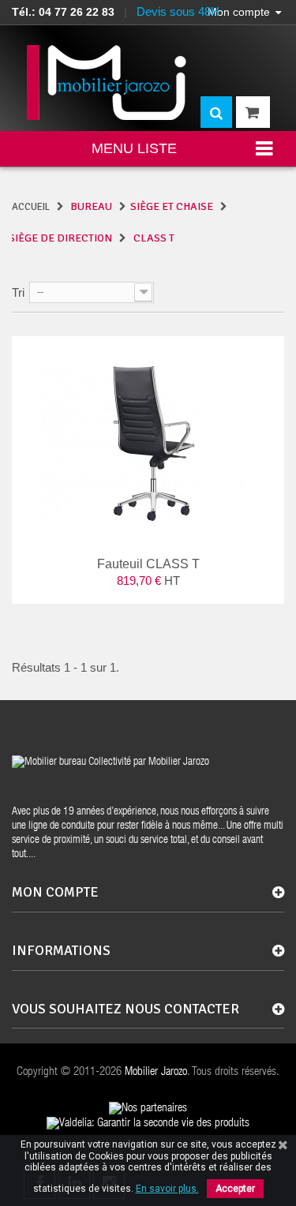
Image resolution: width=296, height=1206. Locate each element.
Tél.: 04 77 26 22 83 (63, 12)
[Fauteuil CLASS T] (148, 442)
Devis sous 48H (178, 11)
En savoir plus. (167, 1188)
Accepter (235, 1188)
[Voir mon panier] (253, 112)
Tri (18, 292)
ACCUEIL (31, 206)
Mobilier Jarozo (156, 1072)
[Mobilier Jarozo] (108, 82)
